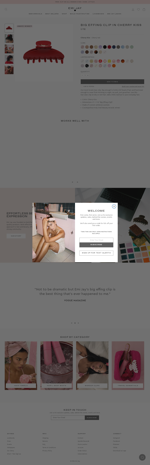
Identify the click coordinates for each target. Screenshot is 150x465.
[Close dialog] (114, 206)
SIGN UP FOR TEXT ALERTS (96, 253)
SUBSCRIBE (96, 245)
